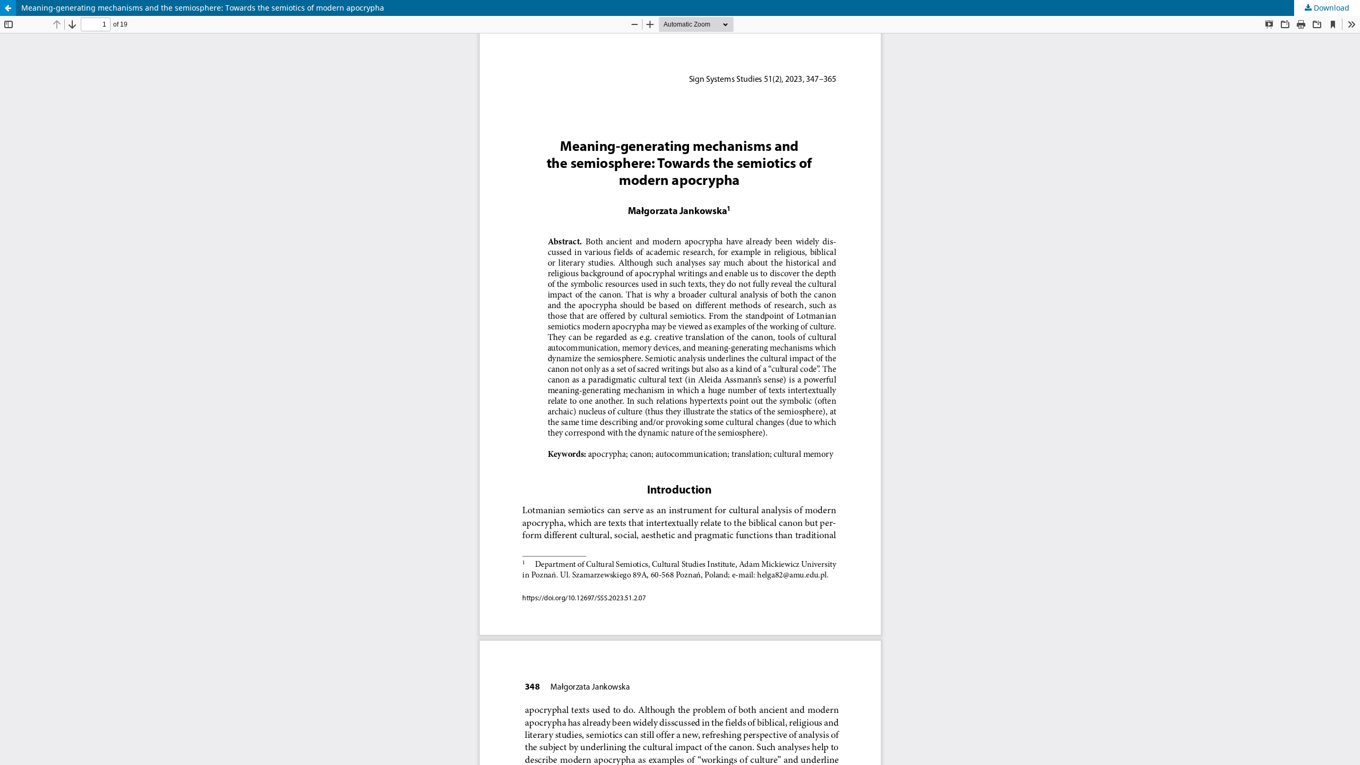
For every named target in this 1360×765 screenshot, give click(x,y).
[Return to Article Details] (8, 8)
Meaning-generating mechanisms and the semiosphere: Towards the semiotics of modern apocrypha (202, 8)
